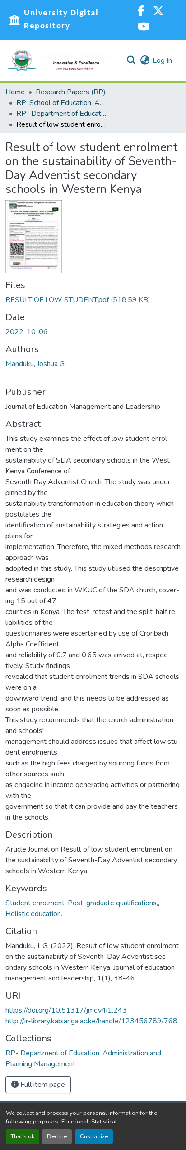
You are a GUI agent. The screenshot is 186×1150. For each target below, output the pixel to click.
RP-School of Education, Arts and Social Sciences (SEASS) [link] (61, 103)
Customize (94, 1136)
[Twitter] (158, 12)
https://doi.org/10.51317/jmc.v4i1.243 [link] (66, 1010)
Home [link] (15, 92)
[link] (93, 299)
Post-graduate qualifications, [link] (113, 903)
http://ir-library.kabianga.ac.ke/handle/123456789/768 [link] (91, 1021)
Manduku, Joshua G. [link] (35, 364)
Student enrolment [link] (35, 903)
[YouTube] (143, 28)
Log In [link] (162, 60)
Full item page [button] (42, 1085)
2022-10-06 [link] (26, 332)
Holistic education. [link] (33, 914)
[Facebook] (141, 12)
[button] (61, 60)
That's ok (22, 1136)
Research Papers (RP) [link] (71, 92)
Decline (57, 1136)
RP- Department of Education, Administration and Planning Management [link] (61, 114)
